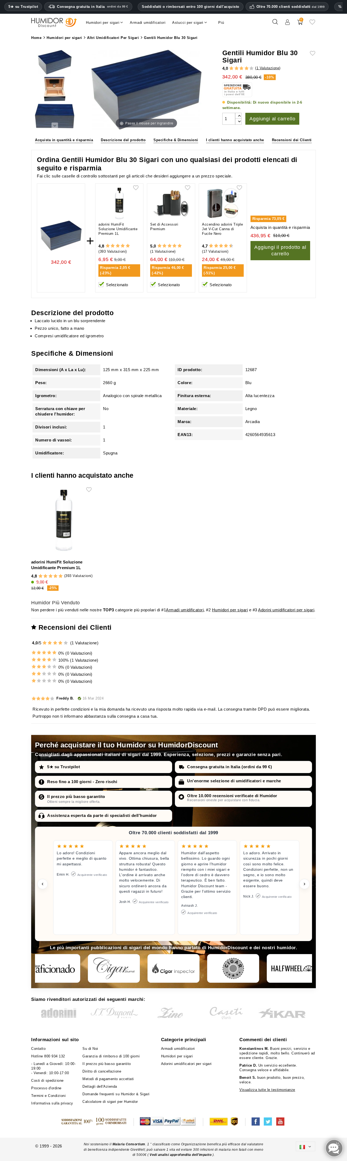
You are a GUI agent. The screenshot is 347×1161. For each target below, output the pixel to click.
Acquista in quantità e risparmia (64, 140)
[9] (228, 246)
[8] (226, 246)
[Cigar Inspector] (173, 968)
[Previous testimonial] (42, 884)
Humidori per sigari (230, 610)
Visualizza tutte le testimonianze (267, 1090)
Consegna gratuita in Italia (92, 7)
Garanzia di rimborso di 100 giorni (111, 1056)
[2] (236, 68)
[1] (231, 68)
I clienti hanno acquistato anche (235, 140)
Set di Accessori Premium (164, 226)
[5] (251, 68)
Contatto (38, 1049)
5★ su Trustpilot (23, 7)
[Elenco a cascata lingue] (305, 1146)
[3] (241, 68)
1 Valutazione (267, 68)
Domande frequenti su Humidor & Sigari (116, 1094)
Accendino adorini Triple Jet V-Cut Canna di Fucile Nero (222, 229)
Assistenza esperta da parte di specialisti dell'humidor (102, 815)
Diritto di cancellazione (101, 1071)
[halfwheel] (293, 968)
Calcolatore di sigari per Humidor (110, 1102)
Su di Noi (90, 1049)
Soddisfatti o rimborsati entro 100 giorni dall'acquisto (190, 7)
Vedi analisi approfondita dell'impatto (181, 1155)
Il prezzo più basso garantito (76, 796)
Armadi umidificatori (185, 610)
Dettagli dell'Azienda (99, 1086)
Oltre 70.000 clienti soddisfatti (290, 7)
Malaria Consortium (129, 1144)
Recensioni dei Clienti (292, 140)
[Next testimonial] (304, 884)
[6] (221, 246)
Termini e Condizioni (48, 1096)
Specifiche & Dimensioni (175, 140)
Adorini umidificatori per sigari (286, 610)
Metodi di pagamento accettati (108, 1079)
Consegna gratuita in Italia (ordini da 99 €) (229, 766)
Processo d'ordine (46, 1088)
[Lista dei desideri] (312, 24)
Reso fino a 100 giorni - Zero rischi (82, 781)
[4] (247, 68)
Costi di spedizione (47, 1080)
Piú (221, 23)
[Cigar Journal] (114, 968)
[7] (223, 246)
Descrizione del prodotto (123, 140)
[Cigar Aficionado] (54, 968)
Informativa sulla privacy (52, 1103)
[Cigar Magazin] (233, 968)
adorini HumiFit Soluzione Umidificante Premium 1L (117, 229)
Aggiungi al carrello (272, 118)
